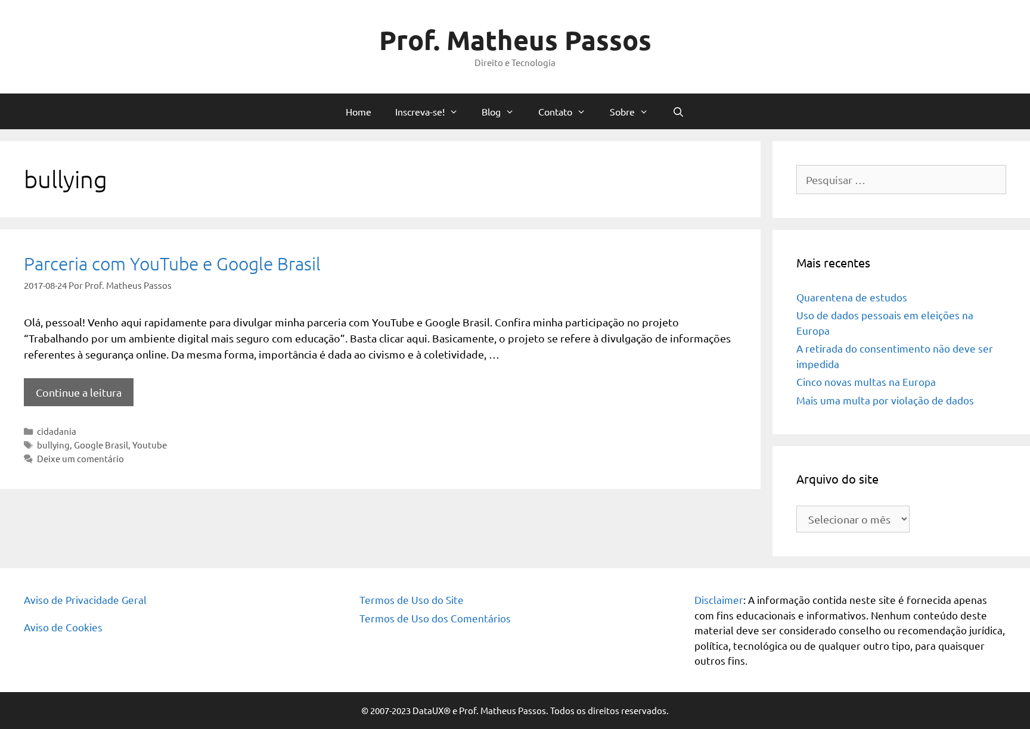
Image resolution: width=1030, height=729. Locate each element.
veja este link (579, 104)
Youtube (149, 444)
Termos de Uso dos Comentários (435, 618)
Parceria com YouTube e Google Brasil (172, 264)
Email (285, 219)
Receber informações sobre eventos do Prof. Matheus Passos (395, 268)
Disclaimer (718, 599)
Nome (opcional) (307, 171)
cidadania (56, 431)
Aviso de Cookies (63, 627)
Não (326, 282)
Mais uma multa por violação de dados (885, 400)
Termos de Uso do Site (411, 599)
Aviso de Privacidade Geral (85, 599)
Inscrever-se (515, 329)
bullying (53, 444)
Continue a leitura (79, 392)
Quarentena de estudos (851, 297)
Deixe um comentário (80, 458)
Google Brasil (101, 444)
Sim (290, 282)
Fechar (760, 13)
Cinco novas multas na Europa (866, 381)
